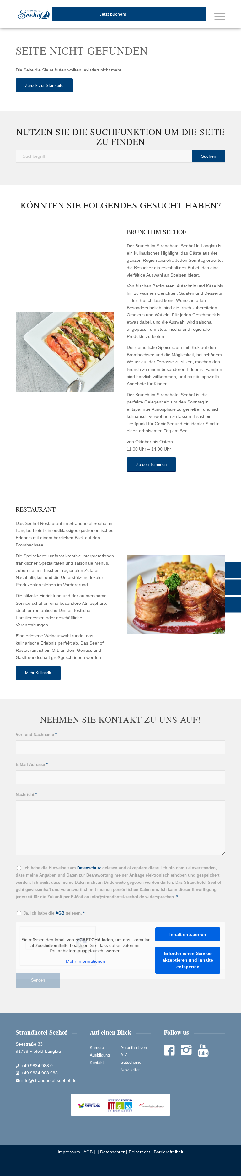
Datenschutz (112, 1151)
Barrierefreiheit (168, 1151)
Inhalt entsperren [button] (187, 934)
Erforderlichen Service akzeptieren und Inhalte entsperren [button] (188, 960)
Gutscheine (130, 1062)
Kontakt (97, 1062)
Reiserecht (139, 1151)
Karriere (97, 1047)
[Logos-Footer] (120, 1105)
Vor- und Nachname (36, 734)
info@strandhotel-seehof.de (49, 1080)
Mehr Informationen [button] (85, 961)
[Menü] (216, 16)
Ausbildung (100, 1055)
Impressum (69, 1151)
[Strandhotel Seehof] (34, 14)
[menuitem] (216, 16)
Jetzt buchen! (112, 14)
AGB (88, 1151)
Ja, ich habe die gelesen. (54, 913)
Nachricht (26, 794)
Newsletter (130, 1070)
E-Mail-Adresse (32, 764)
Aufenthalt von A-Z (133, 1051)
